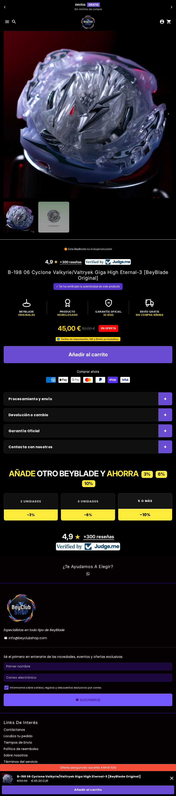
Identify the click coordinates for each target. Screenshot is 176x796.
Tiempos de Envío (18, 742)
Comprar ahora (88, 371)
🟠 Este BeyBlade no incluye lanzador (88, 249)
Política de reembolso (21, 749)
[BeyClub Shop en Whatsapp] (88, 573)
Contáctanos (14, 729)
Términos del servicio (21, 761)
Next (168, 114)
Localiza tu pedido (18, 736)
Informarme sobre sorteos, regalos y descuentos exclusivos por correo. (56, 687)
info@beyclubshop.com (25, 638)
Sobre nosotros (16, 755)
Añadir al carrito (88, 790)
